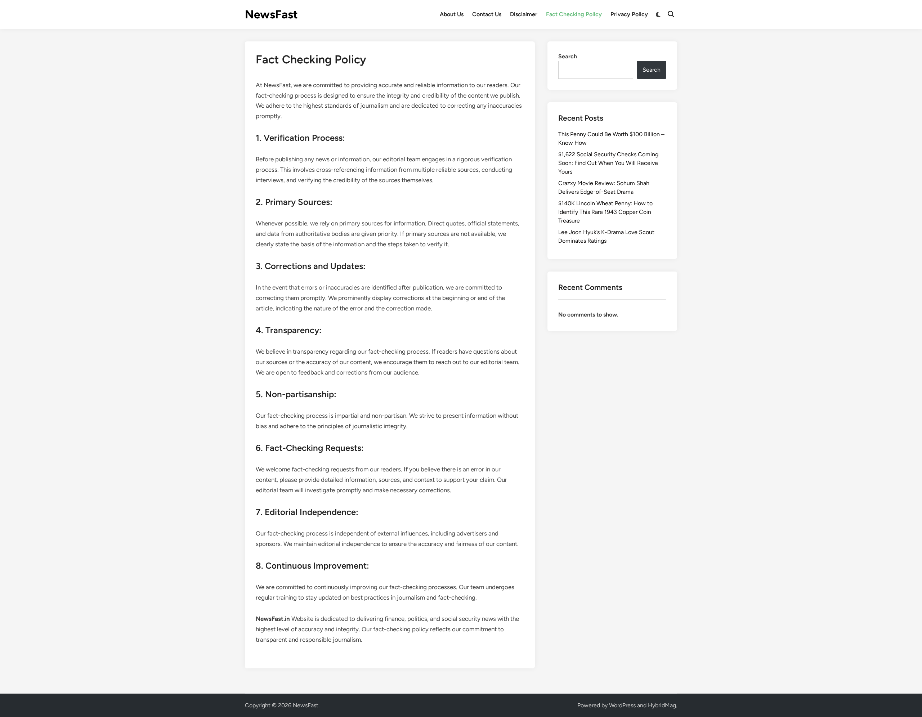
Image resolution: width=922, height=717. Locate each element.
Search (567, 56)
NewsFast (271, 14)
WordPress (622, 705)
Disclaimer (523, 14)
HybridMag (662, 705)
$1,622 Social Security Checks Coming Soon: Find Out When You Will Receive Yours (608, 163)
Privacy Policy (629, 14)
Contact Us (486, 14)
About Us (452, 14)
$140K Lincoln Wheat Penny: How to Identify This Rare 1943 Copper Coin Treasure (605, 212)
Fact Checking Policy (574, 14)
